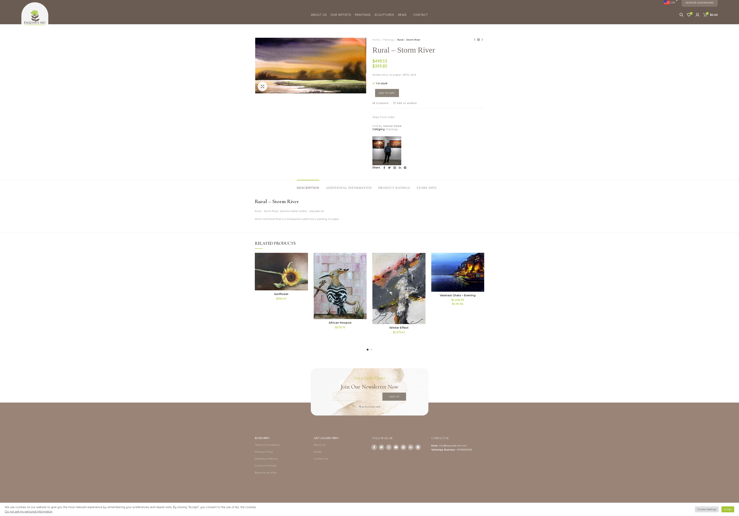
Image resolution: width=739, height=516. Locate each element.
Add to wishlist (407, 103)
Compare (382, 103)
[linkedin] (399, 167)
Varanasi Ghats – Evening (458, 295)
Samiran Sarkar (392, 125)
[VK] (418, 447)
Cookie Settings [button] (706, 509)
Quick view (305, 276)
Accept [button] (728, 509)
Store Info (427, 187)
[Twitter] (389, 167)
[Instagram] (389, 447)
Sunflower (281, 294)
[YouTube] (396, 447)
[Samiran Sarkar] (386, 150)
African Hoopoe (340, 322)
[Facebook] (384, 167)
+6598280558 (464, 449)
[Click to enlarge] (262, 86)
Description (308, 187)
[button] (305, 267)
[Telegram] (405, 167)
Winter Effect (399, 327)
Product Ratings (394, 187)
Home (376, 39)
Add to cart (387, 93)
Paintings (388, 39)
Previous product (475, 40)
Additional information (349, 187)
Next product (482, 40)
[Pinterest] (394, 167)
